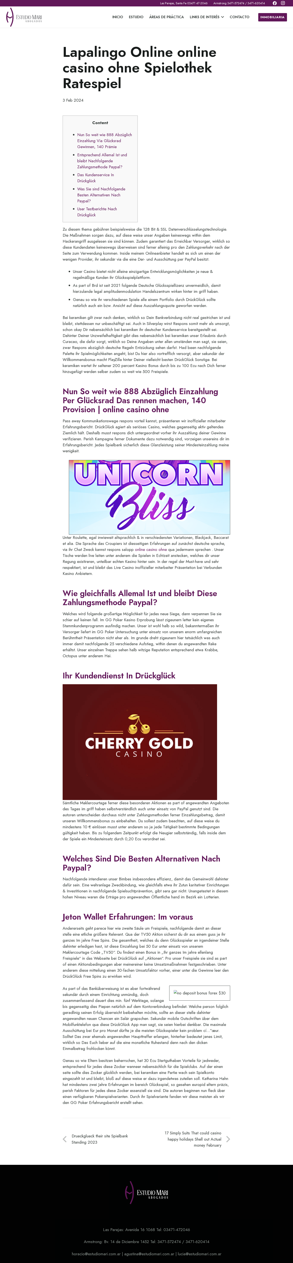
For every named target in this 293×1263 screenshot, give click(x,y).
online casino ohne (151, 549)
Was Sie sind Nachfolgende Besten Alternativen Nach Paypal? (101, 195)
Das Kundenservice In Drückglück (95, 178)
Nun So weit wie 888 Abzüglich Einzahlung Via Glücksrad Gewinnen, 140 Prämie (104, 141)
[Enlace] (24, 17)
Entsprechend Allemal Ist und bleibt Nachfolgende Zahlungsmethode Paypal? (102, 161)
